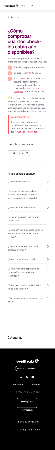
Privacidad (18, 384)
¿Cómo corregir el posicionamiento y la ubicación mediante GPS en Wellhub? (25, 233)
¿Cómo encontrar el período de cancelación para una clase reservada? (23, 272)
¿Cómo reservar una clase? (21, 207)
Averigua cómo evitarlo (28, 132)
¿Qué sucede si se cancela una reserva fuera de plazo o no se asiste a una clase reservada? (23, 194)
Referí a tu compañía (27, 421)
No (22, 153)
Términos (35, 384)
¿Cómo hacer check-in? (20, 181)
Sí (11, 153)
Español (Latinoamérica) (27, 368)
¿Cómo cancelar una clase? (21, 259)
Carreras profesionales (27, 429)
